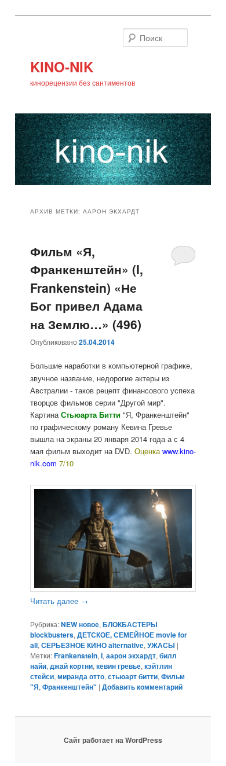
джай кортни (71, 666)
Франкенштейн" (69, 687)
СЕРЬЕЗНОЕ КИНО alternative (92, 645)
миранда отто (80, 676)
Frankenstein (75, 655)
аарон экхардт (131, 655)
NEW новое (80, 624)
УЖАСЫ (161, 645)
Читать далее (59, 600)
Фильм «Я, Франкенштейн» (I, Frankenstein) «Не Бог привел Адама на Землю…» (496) (86, 287)
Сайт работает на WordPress (113, 740)
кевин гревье (118, 666)
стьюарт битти (133, 676)
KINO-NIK (61, 66)
